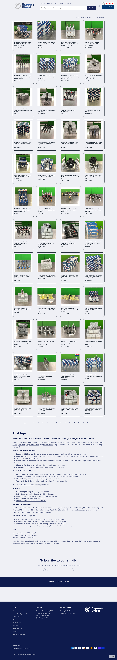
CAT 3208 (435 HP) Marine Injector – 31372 (32, 492)
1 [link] (24, 422)
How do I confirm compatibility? (24, 537)
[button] (49, 3)
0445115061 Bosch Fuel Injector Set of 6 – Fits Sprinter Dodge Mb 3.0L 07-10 (22, 376)
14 (83, 422)
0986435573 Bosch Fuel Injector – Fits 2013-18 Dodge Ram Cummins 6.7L (46, 409)
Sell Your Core (17, 616)
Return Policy (17, 622)
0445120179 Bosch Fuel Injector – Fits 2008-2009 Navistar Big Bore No (93, 110)
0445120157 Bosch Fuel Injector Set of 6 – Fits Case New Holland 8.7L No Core (70, 77)
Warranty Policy (17, 628)
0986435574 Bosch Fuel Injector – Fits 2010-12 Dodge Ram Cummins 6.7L (46, 376)
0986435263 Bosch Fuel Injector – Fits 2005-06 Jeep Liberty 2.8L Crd (46, 144)
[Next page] (92, 422)
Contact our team (27, 485)
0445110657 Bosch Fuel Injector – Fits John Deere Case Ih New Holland (69, 277)
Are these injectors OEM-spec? (24, 533)
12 (74, 422)
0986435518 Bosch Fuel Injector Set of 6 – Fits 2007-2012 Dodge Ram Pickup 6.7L (22, 77)
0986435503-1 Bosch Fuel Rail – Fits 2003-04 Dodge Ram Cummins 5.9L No (46, 343)
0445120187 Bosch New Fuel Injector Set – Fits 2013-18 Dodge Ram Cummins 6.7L (70, 44)
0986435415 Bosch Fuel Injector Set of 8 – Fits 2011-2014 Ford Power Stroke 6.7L (46, 243)
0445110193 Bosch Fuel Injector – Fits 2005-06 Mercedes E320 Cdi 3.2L (69, 144)
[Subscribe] (71, 570)
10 (65, 422)
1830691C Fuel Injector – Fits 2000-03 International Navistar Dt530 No (93, 210)
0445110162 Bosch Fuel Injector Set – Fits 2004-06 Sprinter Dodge (93, 310)
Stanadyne (35, 445)
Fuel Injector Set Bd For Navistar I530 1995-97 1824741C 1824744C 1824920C (46, 210)
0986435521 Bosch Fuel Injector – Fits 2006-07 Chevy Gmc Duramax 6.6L (69, 243)
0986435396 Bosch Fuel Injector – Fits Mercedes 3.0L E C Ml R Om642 (46, 310)
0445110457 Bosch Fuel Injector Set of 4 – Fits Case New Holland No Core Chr (46, 77)
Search (91, 8)
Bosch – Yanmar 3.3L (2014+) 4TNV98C (31, 501)
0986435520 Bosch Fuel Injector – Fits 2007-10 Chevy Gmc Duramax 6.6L (22, 243)
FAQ (14, 619)
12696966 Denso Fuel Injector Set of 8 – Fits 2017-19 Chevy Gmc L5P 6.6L (22, 277)
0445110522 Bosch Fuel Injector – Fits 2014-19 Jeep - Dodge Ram (93, 375)
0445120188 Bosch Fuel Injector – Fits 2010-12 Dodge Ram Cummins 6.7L (22, 409)
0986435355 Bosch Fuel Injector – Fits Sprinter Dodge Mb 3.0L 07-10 (69, 409)
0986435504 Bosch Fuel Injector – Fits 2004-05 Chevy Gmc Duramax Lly (69, 110)
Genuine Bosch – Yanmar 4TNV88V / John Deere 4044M (37, 496)
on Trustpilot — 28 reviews (58, 581)
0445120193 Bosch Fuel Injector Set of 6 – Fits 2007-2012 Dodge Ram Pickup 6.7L (46, 110)
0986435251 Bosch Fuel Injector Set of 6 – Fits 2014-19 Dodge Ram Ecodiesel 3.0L (22, 210)
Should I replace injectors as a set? (25, 535)
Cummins (21, 445)
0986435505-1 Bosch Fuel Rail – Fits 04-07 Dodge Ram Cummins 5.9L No (70, 343)
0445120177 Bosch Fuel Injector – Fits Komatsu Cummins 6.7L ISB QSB (46, 44)
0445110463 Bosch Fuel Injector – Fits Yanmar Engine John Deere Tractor (69, 376)
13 (78, 422)
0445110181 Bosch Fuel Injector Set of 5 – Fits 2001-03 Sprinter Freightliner (22, 343)
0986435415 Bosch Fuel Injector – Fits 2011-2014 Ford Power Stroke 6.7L (93, 243)
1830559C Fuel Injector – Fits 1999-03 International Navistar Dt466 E (69, 210)
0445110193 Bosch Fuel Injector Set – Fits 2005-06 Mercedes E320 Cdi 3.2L (93, 409)
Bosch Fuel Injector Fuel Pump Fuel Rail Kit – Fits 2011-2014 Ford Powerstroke (22, 44)
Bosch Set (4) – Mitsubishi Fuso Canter (30, 498)
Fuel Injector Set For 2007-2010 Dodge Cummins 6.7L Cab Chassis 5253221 (93, 77)
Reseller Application (19, 634)
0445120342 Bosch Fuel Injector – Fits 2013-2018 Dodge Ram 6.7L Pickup (23, 110)
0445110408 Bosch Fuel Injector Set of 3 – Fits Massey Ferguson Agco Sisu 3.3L (93, 277)
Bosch (15, 445)
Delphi (28, 445)
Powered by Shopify (31, 654)
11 (69, 422)
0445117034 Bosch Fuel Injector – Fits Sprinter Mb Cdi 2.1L (46, 176)
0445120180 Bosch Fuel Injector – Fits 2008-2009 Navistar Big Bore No (22, 144)
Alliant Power (48, 445)
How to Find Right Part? (20, 614)
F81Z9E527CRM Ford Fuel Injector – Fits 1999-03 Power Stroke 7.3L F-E (92, 44)
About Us (15, 611)
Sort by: (77, 17)
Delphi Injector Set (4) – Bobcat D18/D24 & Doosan (35, 494)
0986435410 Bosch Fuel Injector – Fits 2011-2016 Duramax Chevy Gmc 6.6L (23, 177)
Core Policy (16, 625)
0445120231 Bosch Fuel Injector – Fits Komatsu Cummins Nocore (46, 276)
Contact (15, 631)
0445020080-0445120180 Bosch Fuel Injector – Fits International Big (93, 177)
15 (87, 422)
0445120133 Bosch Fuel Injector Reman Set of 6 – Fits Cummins (22, 309)
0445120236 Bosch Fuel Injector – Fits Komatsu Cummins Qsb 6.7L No (93, 144)
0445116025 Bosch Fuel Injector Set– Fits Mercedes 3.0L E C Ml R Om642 (69, 310)
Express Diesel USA (21, 654)
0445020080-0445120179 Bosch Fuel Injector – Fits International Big (70, 177)
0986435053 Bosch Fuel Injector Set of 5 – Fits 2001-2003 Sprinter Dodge (94, 343)
